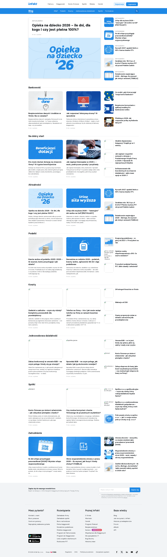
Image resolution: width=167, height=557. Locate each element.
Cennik (100, 4)
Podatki (63, 11)
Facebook (116, 552)
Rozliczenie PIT (62, 541)
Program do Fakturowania (66, 533)
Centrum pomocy (34, 521)
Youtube (132, 552)
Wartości (88, 518)
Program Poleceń (91, 524)
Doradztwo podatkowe (65, 527)
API (115, 530)
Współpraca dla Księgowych (95, 533)
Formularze (109, 11)
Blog (30, 11)
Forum (116, 524)
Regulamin (68, 552)
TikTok (137, 552)
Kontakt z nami (33, 515)
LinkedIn (127, 552)
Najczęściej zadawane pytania (39, 524)
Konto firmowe (73, 4)
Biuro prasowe (33, 518)
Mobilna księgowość (64, 530)
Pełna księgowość (63, 524)
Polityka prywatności (86, 552)
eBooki (116, 527)
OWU (76, 552)
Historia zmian (90, 541)
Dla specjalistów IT (92, 536)
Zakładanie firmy (63, 515)
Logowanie (132, 4)
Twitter (122, 552)
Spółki (100, 11)
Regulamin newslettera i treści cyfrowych (119, 494)
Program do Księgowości (66, 536)
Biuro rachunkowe (63, 521)
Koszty (70, 11)
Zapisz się (135, 490)
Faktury (51, 4)
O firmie (88, 515)
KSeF (56, 11)
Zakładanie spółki (63, 518)
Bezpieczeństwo (91, 527)
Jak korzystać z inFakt (122, 518)
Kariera (87, 530)
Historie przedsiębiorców (123, 521)
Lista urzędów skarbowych (66, 539)
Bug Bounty (89, 539)
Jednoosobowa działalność (85, 11)
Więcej (125, 497)
